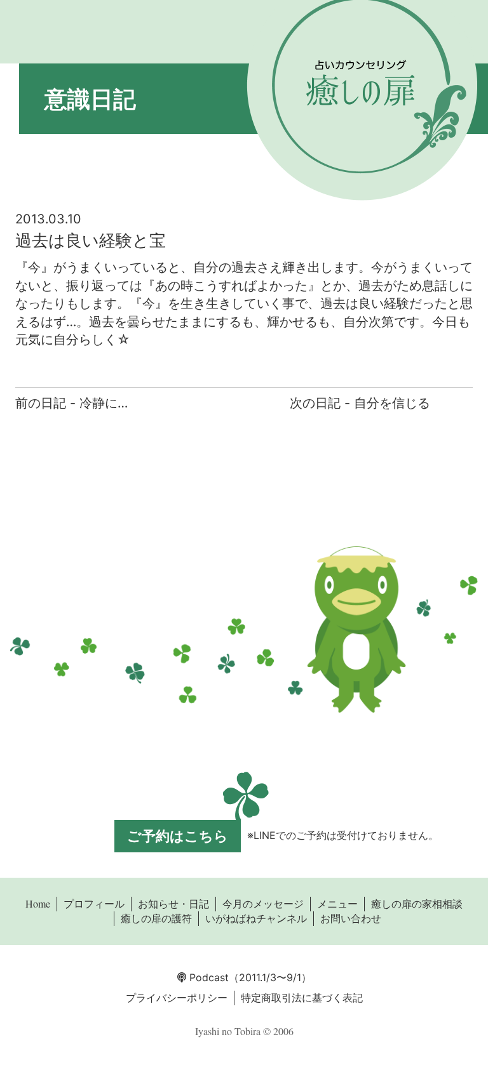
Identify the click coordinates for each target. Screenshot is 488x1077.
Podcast (207, 977)
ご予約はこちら (177, 836)
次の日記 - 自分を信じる (360, 403)
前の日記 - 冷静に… (71, 403)
